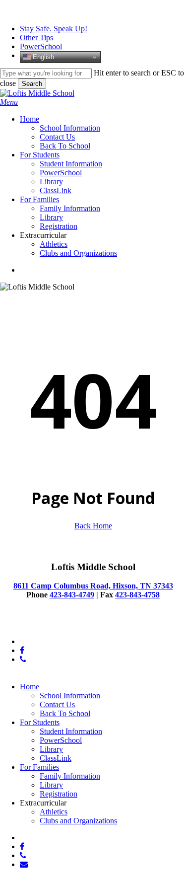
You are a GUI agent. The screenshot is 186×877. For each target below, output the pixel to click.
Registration (58, 794)
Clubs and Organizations (78, 820)
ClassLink (55, 758)
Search (32, 83)
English (42, 57)
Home (29, 686)
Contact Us (57, 704)
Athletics (53, 811)
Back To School (65, 713)
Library (51, 749)
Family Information (70, 776)
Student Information (71, 731)
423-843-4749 (72, 594)
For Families (39, 767)
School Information (70, 695)
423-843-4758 (137, 594)
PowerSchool (61, 740)
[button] (9, 102)
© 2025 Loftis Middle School (46, 624)
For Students (40, 722)
